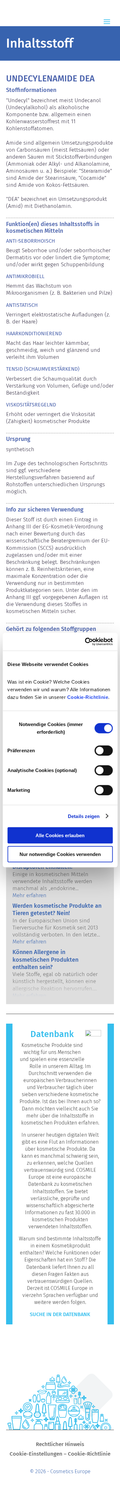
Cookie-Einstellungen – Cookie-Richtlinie (60, 1454)
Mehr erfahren (29, 895)
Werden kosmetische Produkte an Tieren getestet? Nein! (56, 909)
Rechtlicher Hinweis (60, 1445)
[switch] (103, 751)
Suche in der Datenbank (60, 1314)
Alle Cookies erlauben (60, 835)
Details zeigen (84, 816)
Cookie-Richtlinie (87, 697)
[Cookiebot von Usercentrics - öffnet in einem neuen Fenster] (85, 642)
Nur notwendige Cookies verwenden (60, 854)
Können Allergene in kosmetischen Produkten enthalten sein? (45, 960)
